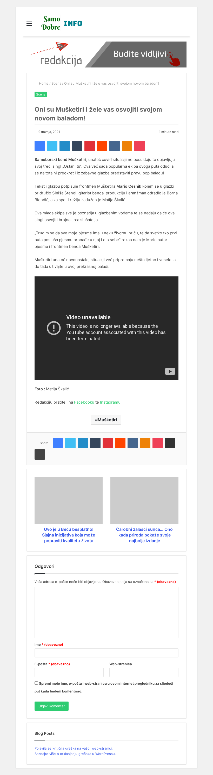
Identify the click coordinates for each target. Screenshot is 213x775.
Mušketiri (107, 419)
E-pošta (52, 664)
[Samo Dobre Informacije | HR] (60, 23)
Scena (56, 83)
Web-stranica (120, 664)
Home (43, 83)
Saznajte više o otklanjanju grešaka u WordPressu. (75, 754)
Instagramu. (111, 402)
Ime (49, 644)
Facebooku (84, 402)
